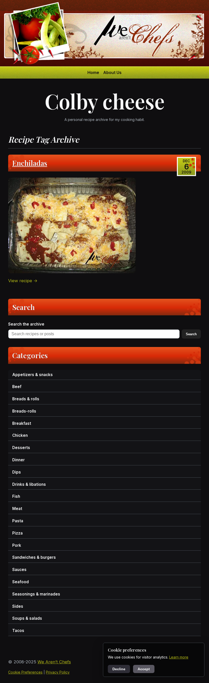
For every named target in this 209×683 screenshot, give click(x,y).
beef (16, 386)
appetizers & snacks (32, 374)
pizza (17, 533)
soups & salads (27, 618)
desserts (21, 447)
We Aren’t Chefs (54, 661)
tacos (18, 630)
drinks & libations (29, 484)
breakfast (21, 423)
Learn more (178, 657)
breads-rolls (24, 411)
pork (16, 545)
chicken (20, 435)
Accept (144, 669)
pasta (17, 520)
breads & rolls (25, 398)
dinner (18, 459)
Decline (118, 669)
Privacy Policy (58, 672)
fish (16, 496)
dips (16, 472)
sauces (19, 569)
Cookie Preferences (25, 672)
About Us (112, 72)
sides (17, 606)
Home (93, 72)
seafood (20, 581)
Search (191, 334)
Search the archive (26, 324)
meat (17, 508)
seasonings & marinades (36, 594)
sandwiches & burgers (34, 557)
